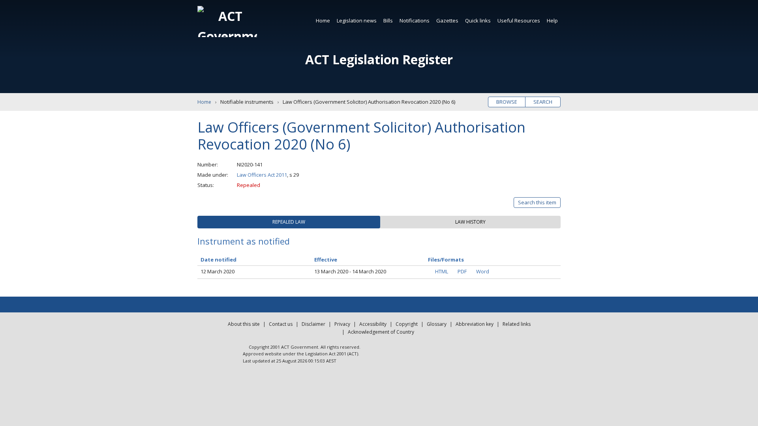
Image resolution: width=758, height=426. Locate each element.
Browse (506, 101)
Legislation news (357, 20)
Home (323, 20)
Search (542, 101)
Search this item (537, 202)
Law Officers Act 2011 (262, 174)
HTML (441, 271)
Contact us (281, 324)
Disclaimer (313, 324)
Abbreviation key (474, 324)
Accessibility (373, 324)
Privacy (342, 324)
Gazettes (447, 20)
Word (482, 271)
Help (552, 20)
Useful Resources (518, 20)
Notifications (415, 20)
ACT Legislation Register (379, 59)
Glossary (437, 324)
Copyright (407, 324)
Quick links (478, 20)
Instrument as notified (243, 241)
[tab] (288, 222)
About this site (244, 324)
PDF (462, 271)
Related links (517, 324)
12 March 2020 (218, 271)
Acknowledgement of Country (381, 332)
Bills (388, 20)
